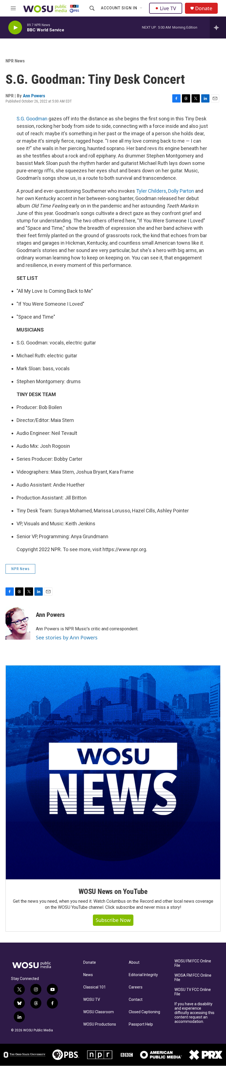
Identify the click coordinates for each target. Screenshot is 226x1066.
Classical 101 (94, 987)
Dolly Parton (181, 191)
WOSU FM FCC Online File (192, 963)
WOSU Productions (99, 1024)
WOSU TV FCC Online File (192, 992)
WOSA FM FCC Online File (192, 977)
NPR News (15, 60)
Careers (135, 987)
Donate (203, 8)
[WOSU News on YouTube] (113, 772)
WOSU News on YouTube (113, 891)
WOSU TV (91, 1000)
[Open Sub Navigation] (141, 8)
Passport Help (141, 1024)
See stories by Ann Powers (67, 637)
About (134, 962)
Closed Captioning (144, 1012)
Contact (135, 1000)
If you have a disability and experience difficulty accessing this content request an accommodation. (194, 1013)
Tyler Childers (151, 191)
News (88, 975)
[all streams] (218, 27)
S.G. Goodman (32, 118)
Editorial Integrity (143, 975)
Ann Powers (34, 95)
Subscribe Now (113, 920)
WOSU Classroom (98, 1012)
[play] (15, 27)
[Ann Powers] (18, 623)
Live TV (168, 8)
